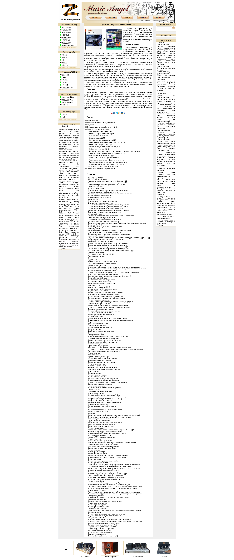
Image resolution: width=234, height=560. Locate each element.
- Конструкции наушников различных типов (102, 444)
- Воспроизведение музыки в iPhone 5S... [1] (103, 399)
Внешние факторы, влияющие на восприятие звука (108, 162)
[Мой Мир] (122, 113)
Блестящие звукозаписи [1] (99, 155)
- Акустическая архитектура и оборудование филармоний (108, 497)
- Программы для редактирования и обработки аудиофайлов (109, 347)
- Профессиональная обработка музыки (101, 362)
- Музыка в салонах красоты (97, 411)
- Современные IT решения (97, 508)
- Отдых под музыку (94, 459)
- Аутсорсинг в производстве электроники (102, 274)
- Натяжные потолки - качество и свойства (102, 261)
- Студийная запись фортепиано (98, 421)
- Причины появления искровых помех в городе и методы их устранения (113, 468)
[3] (124, 142)
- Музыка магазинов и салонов (98, 300)
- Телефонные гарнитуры (96, 386)
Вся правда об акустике (100, 131)
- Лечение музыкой (94, 373)
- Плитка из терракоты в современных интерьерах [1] (106, 247)
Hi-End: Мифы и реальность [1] (100, 144)
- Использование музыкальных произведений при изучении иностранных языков (116, 269)
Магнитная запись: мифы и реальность (103, 166)
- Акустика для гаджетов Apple (98, 357)
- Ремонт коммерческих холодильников (101, 271)
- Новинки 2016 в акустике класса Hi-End (102, 368)
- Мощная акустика (94, 355)
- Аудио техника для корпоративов (99, 532)
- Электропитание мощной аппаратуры (101, 424)
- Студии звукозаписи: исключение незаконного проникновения (110, 320)
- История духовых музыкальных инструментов (104, 227)
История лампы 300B (97, 138)
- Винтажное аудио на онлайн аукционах (102, 406)
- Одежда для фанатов (95, 335)
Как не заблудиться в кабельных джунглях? (105, 147)
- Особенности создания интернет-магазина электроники (107, 249)
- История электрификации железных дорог (103, 294)
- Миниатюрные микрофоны (97, 452)
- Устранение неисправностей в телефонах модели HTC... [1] (109, 430)
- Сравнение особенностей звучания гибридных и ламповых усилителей (113, 415)
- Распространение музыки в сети (99, 400)
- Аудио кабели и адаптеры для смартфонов (103, 479)
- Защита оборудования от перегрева (100, 529)
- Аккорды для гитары (95, 177)
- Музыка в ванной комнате (97, 375)
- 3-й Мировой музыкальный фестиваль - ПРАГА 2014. (107, 185)
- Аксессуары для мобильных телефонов (102, 289)
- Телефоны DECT (93, 285)
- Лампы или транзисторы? (96, 534)
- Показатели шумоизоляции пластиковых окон (104, 212)
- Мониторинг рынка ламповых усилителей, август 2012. (107, 183)
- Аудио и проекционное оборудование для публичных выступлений (112, 488)
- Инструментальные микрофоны (99, 530)
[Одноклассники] (119, 113)
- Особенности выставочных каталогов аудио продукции (107, 243)
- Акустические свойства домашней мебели (103, 470)
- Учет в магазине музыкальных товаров (101, 263)
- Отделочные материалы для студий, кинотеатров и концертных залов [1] (114, 238)
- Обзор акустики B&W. (95, 186)
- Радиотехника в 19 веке (96, 256)
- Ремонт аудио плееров (95, 428)
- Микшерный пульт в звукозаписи (99, 441)
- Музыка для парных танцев (97, 463)
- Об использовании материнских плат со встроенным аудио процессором (114, 486)
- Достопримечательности (96, 258)
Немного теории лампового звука (101, 134)
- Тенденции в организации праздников (101, 218)
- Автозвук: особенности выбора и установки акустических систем (111, 443)
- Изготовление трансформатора (99, 435)
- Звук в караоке (93, 371)
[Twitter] (117, 113)
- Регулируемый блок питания (97, 291)
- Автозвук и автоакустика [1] (97, 287)
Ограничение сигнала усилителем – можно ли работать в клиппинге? (115, 151)
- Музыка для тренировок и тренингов (100, 314)
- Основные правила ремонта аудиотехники (103, 338)
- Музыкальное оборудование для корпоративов (104, 422)
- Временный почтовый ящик (97, 408)
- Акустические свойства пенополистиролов (103, 380)
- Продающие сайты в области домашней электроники (107, 245)
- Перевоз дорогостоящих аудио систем (101, 280)
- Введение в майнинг (95, 512)
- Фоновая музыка (93, 389)
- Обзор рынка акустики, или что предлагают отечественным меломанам (114, 510)
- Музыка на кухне (93, 450)
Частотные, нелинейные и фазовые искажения (106, 160)
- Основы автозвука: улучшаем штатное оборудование (107, 318)
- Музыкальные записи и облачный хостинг (102, 192)
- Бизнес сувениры (93, 229)
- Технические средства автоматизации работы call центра (108, 397)
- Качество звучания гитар (96, 325)
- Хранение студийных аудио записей (100, 426)
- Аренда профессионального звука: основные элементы (108, 455)
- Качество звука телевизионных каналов (102, 201)
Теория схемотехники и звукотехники (101, 169)
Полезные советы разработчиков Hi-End (102, 127)
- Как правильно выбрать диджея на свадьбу (103, 483)
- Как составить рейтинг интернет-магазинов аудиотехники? (109, 466)
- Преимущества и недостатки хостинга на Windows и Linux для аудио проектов (116, 223)
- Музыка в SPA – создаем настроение (101, 437)
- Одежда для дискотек (95, 252)
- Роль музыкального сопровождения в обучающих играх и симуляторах (113, 492)
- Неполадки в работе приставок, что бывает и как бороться (109, 234)
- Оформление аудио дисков (97, 346)
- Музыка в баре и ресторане (97, 265)
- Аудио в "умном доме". (96, 188)
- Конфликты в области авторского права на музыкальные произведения (113, 267)
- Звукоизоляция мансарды (97, 503)
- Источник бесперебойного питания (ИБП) (102, 536)
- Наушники (91, 413)
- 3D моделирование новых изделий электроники (105, 475)
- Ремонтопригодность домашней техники (102, 358)
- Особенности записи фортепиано (99, 384)
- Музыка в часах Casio (95, 481)
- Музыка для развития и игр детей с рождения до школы (108, 210)
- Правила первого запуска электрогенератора (104, 402)
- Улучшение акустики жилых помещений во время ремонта (109, 417)
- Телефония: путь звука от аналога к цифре (103, 369)
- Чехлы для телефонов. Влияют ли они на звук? (105, 410)
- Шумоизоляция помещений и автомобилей (103, 446)
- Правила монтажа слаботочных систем (102, 342)
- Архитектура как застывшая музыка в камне (103, 523)
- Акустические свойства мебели (99, 197)
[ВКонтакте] (114, 113)
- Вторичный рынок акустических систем (102, 322)
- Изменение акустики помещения (99, 196)
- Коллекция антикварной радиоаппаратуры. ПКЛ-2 (105, 208)
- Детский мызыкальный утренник (99, 360)
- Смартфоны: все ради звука (97, 404)
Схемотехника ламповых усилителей (101, 123)
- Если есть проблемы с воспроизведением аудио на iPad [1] (109, 250)
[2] (121, 142)
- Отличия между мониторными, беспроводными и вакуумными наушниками (115, 349)
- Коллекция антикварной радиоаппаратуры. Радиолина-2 (108, 205)
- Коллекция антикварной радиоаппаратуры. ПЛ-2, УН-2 (107, 207)
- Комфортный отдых (94, 214)
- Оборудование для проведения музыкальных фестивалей (109, 276)
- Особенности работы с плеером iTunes (101, 448)
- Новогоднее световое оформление (100, 241)
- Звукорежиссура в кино (96, 393)
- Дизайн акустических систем (98, 324)
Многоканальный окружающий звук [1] (103, 164)
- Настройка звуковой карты (97, 366)
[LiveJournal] (124, 113)
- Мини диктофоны (93, 353)
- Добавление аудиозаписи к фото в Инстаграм (104, 340)
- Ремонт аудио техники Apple (98, 507)
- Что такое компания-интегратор (99, 282)
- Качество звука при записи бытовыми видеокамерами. (107, 190)
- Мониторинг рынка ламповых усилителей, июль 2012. (107, 181)
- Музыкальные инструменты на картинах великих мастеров (109, 230)
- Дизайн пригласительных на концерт (101, 331)
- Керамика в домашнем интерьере (99, 391)
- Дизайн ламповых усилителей (98, 333)
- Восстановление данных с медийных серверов (104, 472)
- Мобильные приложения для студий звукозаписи (105, 477)
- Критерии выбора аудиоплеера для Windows (104, 395)
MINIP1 (164, 556)
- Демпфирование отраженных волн (100, 203)
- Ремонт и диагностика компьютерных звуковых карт (106, 514)
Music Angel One (111, 557)
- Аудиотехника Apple (94, 316)
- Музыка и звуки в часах (96, 377)
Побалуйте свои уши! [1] (98, 149)
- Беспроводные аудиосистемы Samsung (102, 283)
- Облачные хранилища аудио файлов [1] (102, 221)
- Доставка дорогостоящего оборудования (102, 379)
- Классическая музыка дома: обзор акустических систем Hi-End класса (113, 464)
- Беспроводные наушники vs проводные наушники (105, 239)
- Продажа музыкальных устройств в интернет (104, 516)
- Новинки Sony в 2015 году (97, 278)
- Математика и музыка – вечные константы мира (105, 296)
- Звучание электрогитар (96, 364)
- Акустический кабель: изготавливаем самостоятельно (107, 457)
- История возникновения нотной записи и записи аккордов (108, 485)
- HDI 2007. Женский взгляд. (97, 179)
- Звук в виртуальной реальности (99, 419)
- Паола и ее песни (94, 329)
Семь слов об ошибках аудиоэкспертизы (104, 158)
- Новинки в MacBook (94, 225)
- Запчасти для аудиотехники (97, 344)
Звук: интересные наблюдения (98, 129)
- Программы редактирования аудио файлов (103, 461)
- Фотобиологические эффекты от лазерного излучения (107, 305)
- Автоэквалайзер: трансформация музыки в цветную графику (110, 302)
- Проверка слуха (93, 199)
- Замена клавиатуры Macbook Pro (99, 327)
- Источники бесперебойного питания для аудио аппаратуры (109, 519)
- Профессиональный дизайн (97, 454)
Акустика (90, 125)
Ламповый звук (92, 120)
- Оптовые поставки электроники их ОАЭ (102, 525)
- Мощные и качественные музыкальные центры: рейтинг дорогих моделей (114, 521)
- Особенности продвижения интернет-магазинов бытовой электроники (113, 272)
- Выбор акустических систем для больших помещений (107, 336)
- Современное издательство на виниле (101, 527)
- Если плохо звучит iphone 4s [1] (99, 254)
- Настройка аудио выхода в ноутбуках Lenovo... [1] (106, 474)
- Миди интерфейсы (94, 439)
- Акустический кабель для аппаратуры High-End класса (107, 433)
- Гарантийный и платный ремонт (99, 236)
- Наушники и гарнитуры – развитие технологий (104, 432)
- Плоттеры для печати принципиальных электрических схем (109, 194)
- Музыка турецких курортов (97, 505)
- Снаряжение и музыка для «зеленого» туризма (104, 501)
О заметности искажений (98, 136)
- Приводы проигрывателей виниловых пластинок (105, 293)
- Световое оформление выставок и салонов (103, 311)
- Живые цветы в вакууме (96, 499)
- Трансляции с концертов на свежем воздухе (103, 351)
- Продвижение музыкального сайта (100, 309)
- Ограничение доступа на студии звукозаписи (104, 219)
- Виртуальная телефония (96, 518)
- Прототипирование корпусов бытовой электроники (106, 298)
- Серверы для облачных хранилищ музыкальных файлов (108, 307)
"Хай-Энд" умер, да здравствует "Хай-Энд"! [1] (106, 153)
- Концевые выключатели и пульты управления (104, 232)
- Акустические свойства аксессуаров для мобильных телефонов (111, 216)
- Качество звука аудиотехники (98, 304)
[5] (150, 238)
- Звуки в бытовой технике (96, 490)
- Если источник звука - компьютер (99, 313)
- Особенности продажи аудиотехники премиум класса (107, 382)
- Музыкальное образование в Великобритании (104, 388)
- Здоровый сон (92, 260)
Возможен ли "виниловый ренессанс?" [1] (104, 142)
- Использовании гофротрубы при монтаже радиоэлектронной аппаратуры (114, 494)
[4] (124, 164)
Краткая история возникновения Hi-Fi (103, 140)
